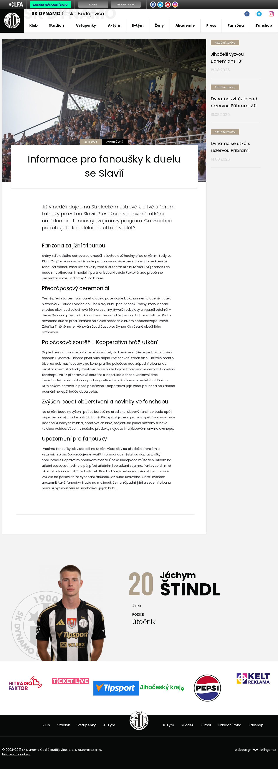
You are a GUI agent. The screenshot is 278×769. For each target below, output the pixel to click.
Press (211, 25)
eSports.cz (86, 750)
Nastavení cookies (16, 754)
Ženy (159, 25)
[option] (25, 681)
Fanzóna (236, 25)
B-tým (138, 25)
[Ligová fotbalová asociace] (16, 6)
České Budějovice (67, 13)
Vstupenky (86, 25)
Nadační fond (229, 725)
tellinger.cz (268, 750)
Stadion (56, 25)
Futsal (206, 725)
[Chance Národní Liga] (50, 5)
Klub (33, 25)
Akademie (185, 25)
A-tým (114, 25)
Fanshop (264, 25)
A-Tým (109, 725)
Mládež (187, 725)
